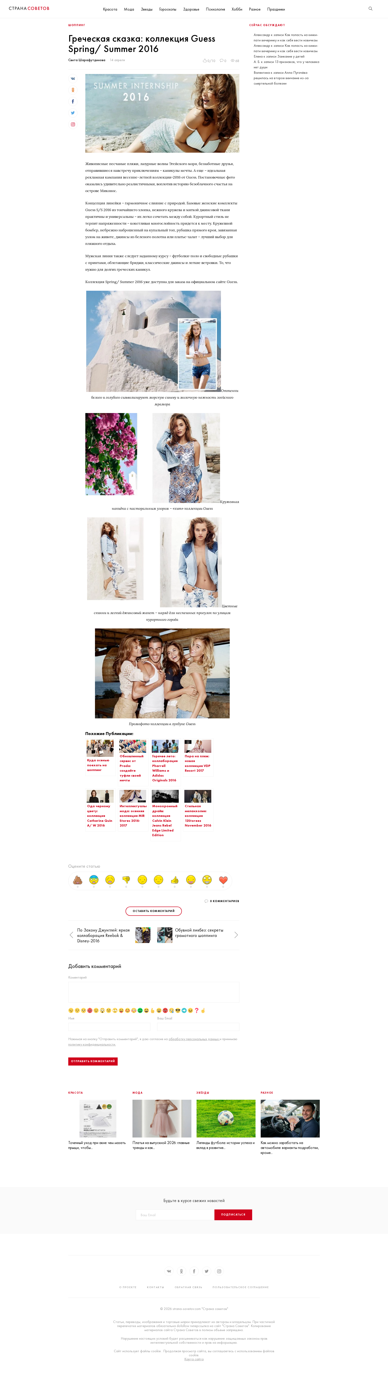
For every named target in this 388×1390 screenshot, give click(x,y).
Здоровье (191, 9)
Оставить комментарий (154, 911)
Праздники (276, 9)
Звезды (146, 9)
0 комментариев (224, 901)
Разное (254, 9)
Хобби (237, 9)
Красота (110, 9)
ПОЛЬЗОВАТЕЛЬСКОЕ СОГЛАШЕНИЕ (241, 1287)
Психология (215, 9)
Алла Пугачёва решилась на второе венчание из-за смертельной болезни (281, 78)
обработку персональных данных (194, 1039)
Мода (129, 9)
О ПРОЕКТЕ (128, 1287)
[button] (71, 935)
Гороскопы (167, 9)
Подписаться (233, 1214)
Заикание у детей (290, 56)
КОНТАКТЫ (155, 1287)
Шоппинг (76, 25)
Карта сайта (194, 1359)
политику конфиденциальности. (92, 1044)
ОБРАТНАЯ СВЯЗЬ (189, 1287)
